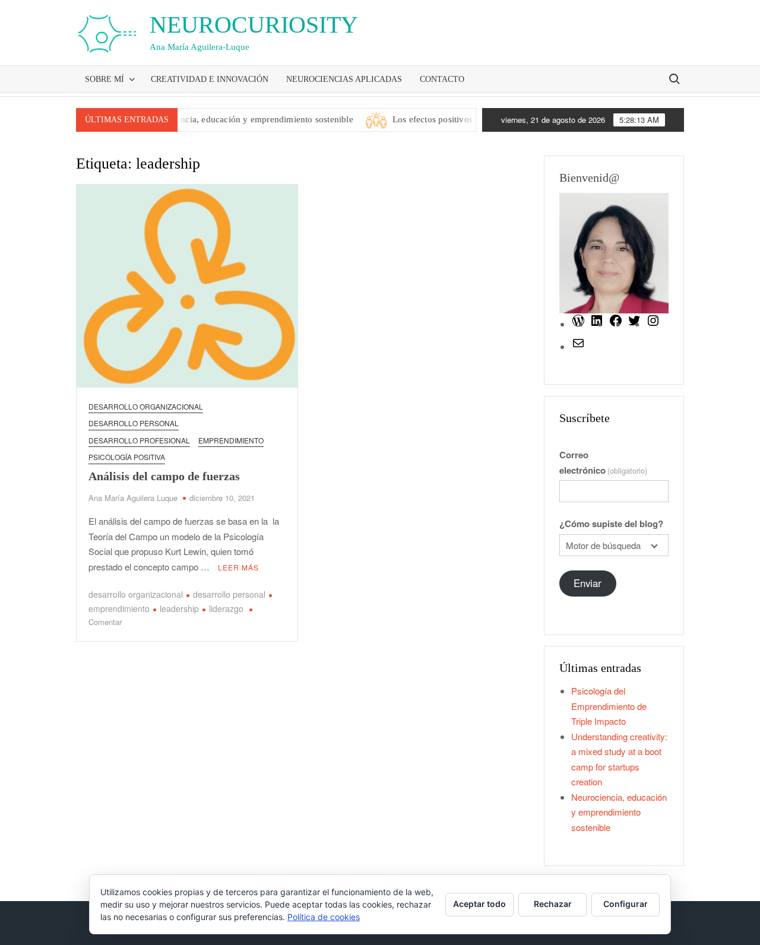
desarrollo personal (133, 423)
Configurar (625, 904)
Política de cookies (323, 917)
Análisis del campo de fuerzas (164, 476)
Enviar (587, 583)
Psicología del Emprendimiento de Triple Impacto (609, 705)
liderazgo (226, 608)
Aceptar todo (479, 904)
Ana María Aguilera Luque (133, 497)
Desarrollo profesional (139, 440)
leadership (179, 608)
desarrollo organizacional (135, 594)
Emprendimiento (231, 440)
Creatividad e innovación (209, 79)
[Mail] (578, 346)
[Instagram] (653, 324)
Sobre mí (104, 79)
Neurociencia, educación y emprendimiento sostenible (234, 119)
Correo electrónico (603, 462)
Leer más (238, 567)
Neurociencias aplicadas (344, 79)
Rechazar (553, 904)
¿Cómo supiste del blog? (611, 523)
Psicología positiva (126, 457)
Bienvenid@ (589, 177)
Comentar (105, 621)
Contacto (442, 79)
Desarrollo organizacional (145, 406)
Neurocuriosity (254, 24)
